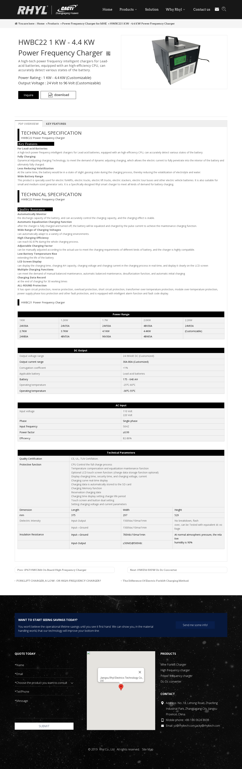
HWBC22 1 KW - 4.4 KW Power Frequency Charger (142, 23)
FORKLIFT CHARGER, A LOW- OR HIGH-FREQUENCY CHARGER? (58, 580)
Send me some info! (195, 625)
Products (53, 23)
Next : (153, 570)
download (61, 95)
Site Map (147, 749)
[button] (121, 687)
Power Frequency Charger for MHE (84, 23)
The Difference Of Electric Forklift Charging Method (156, 580)
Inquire (28, 95)
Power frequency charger (177, 676)
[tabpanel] (174, 62)
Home (40, 23)
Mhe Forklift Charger (173, 664)
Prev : (51, 570)
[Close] (140, 672)
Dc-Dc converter (171, 681)
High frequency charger (175, 670)
